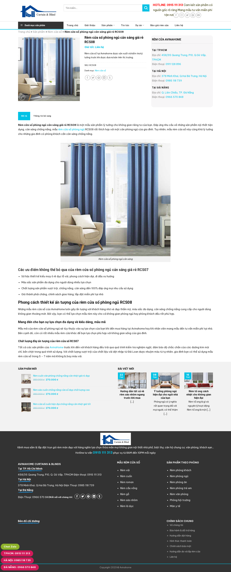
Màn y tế (175, 506)
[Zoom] (22, 97)
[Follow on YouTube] (198, 15)
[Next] (213, 396)
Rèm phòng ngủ (179, 476)
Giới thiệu (90, 25)
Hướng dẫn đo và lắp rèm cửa (185, 551)
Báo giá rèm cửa (159, 25)
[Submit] (145, 7)
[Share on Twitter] (93, 77)
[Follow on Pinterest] (192, 15)
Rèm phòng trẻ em (181, 488)
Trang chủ (72, 25)
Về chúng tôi (176, 525)
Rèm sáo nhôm (129, 500)
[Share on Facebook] (87, 77)
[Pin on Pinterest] (98, 77)
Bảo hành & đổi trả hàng (182, 530)
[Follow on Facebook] (176, 15)
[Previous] (117, 396)
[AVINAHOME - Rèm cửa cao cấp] (38, 11)
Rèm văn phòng (179, 494)
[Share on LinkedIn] (104, 77)
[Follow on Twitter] (187, 15)
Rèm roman (127, 482)
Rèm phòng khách (180, 470)
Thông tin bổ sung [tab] (42, 116)
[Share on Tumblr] (110, 77)
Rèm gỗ (124, 494)
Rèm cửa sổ (55, 31)
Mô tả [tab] (24, 116)
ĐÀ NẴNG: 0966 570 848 (20, 567)
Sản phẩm (107, 25)
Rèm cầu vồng (128, 488)
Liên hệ (179, 25)
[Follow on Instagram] (181, 15)
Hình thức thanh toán (181, 541)
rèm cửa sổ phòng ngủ (71, 129)
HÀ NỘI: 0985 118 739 (17, 560)
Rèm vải (125, 470)
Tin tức (125, 25)
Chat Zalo (10, 546)
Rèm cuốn (126, 476)
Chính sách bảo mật (180, 546)
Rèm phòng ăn (178, 482)
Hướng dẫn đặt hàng (180, 535)
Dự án (138, 25)
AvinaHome (56, 347)
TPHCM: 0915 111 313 (17, 553)
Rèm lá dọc (127, 506)
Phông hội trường (180, 500)
